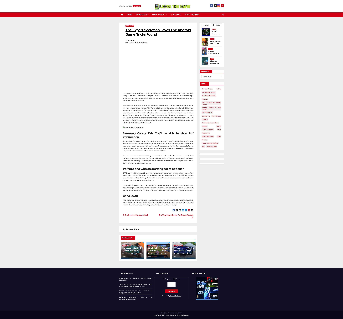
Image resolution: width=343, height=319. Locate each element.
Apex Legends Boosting (209, 95)
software (204, 140)
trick (203, 146)
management (206, 133)
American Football (207, 89)
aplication (205, 99)
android (218, 89)
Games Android (142, 15)
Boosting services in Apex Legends (211, 108)
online (219, 136)
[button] (223, 14)
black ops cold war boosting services (211, 103)
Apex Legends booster (208, 92)
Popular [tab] (217, 25)
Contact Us (164, 312)
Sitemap (180, 312)
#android (140, 42)
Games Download (159, 15)
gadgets (204, 126)
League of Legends (207, 129)
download (205, 119)
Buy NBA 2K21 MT (207, 112)
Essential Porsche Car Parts (210, 123)
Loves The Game (175, 296)
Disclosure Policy (172, 312)
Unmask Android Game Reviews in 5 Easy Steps (132, 250)
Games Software (192, 15)
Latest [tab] (207, 25)
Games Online (176, 15)
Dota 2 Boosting (216, 116)
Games (129, 15)
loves (219, 129)
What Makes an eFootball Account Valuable (135, 278)
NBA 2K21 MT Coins (208, 136)
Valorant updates (212, 146)
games (219, 126)
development (206, 116)
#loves (145, 42)
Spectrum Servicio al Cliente (210, 143)
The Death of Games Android (136, 215)
